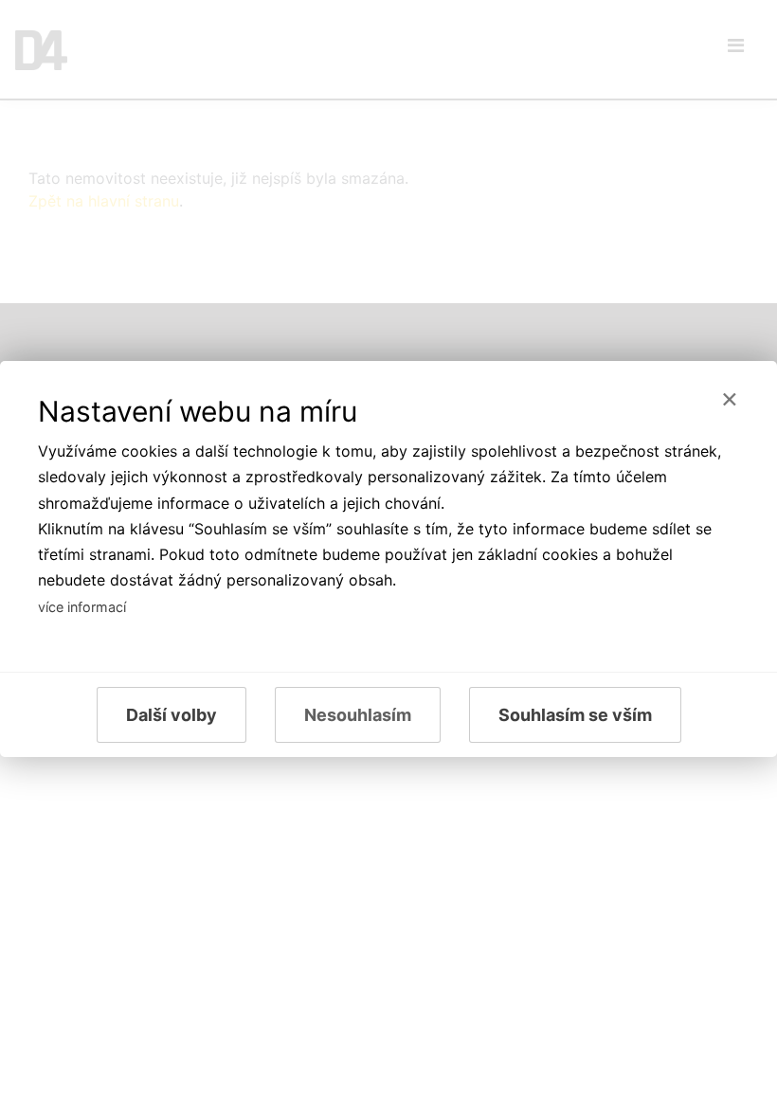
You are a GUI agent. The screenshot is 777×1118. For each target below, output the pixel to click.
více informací (82, 607)
